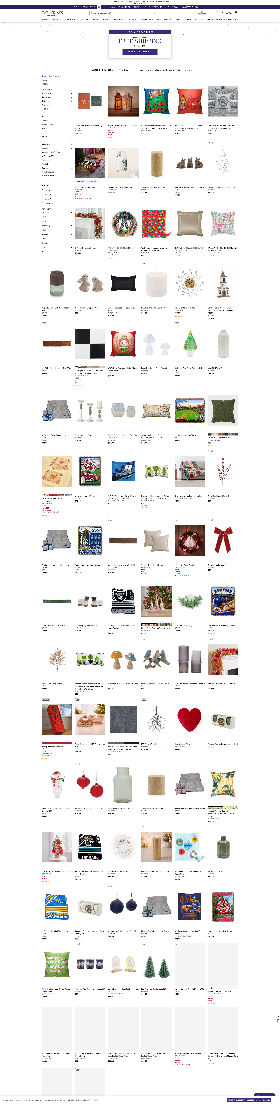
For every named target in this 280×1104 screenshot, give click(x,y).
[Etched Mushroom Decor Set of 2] (156, 343)
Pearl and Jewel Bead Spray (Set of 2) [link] (222, 188)
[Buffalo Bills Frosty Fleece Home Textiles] (57, 410)
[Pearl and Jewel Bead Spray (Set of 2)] (223, 163)
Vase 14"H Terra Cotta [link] (216, 369)
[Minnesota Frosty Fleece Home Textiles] (190, 784)
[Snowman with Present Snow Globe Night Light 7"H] (57, 784)
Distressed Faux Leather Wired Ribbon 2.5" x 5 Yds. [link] (122, 567)
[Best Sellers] (71, 93)
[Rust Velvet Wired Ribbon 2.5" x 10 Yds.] (57, 343)
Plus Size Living (47, 125)
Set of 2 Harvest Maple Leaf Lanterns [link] (122, 126)
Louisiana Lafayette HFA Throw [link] (220, 932)
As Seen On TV (47, 156)
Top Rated (47, 194)
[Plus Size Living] (71, 124)
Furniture (45, 128)
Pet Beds (45, 164)
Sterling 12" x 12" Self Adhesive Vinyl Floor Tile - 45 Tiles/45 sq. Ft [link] (89, 373)
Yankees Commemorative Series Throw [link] (87, 567)
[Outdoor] (71, 120)
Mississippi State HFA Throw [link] (86, 497)
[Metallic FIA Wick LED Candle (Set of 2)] (156, 847)
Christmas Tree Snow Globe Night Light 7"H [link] (190, 370)
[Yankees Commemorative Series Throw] (90, 540)
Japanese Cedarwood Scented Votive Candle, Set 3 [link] (89, 933)
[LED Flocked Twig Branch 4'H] (156, 719)
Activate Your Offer (140, 52)
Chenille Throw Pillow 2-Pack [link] (152, 566)
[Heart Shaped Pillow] (190, 719)
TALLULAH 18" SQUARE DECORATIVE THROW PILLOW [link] (222, 250)
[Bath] (71, 112)
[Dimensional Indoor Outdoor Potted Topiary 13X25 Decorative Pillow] (156, 471)
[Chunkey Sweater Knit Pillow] (223, 410)
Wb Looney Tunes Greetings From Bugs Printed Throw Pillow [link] (121, 1055)
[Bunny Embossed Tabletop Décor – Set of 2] (123, 964)
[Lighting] (71, 148)
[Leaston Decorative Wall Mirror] (123, 163)
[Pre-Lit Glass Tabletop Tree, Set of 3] (156, 601)
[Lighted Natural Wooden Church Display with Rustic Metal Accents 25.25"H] (223, 283)
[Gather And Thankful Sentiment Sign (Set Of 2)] (90, 101)
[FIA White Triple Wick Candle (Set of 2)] (156, 283)
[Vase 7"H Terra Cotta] (223, 847)
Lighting (45, 148)
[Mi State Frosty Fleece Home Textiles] (156, 907)
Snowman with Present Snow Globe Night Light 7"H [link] (56, 810)
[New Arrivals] (71, 97)
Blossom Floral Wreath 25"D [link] (119, 872)
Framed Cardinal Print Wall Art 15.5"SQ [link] (189, 990)
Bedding (45, 109)
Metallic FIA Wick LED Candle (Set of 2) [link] (156, 872)
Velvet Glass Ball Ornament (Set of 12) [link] (122, 932)
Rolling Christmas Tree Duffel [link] (53, 748)
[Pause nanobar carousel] (135, 3)
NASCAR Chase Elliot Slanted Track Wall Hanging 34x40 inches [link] (122, 498)
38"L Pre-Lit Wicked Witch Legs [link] (87, 188)
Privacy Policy (93, 1100)
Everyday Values (48, 176)
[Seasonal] (71, 105)
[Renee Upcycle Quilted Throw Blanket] (190, 471)
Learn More (187, 70)
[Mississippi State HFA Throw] (90, 471)
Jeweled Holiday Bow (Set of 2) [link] (220, 566)
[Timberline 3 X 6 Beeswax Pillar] (156, 163)
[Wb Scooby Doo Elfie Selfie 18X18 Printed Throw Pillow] (156, 1029)
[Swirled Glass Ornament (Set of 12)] (90, 784)
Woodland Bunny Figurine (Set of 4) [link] (88, 309)
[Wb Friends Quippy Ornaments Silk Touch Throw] (190, 847)
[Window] (71, 116)
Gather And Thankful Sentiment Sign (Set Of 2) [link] (89, 127)
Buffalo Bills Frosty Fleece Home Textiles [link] (54, 437)
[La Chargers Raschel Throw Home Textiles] (57, 907)
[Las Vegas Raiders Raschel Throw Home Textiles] (123, 601)
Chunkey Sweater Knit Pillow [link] (219, 439)
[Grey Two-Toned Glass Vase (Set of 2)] (190, 659)
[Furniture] (71, 128)
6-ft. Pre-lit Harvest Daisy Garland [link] (188, 1054)
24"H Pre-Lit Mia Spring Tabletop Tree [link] (56, 872)
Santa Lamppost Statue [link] (84, 436)
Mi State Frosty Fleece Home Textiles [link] (155, 932)
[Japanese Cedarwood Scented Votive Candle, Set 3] (90, 907)
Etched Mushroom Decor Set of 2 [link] (154, 369)
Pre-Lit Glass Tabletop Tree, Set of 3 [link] (155, 629)
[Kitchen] (71, 132)
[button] (140, 1)
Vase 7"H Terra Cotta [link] (216, 872)
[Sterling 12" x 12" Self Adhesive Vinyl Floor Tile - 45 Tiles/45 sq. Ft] (90, 343)
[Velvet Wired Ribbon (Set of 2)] (57, 601)
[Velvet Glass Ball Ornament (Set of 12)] (123, 907)
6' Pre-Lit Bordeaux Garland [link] (85, 249)
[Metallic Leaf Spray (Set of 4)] (57, 659)
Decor (44, 136)
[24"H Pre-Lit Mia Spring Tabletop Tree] (57, 847)
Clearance (46, 168)
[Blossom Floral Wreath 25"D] (123, 847)
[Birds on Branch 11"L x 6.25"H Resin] (156, 659)
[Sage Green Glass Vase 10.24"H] (123, 784)
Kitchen (44, 132)
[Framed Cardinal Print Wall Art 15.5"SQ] (190, 964)
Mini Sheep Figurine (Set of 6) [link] (86, 626)
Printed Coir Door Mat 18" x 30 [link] (219, 992)
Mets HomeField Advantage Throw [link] (221, 626)
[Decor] (71, 136)
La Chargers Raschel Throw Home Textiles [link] (55, 933)
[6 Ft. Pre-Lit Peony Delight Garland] (223, 659)
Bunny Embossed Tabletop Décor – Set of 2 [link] (123, 991)
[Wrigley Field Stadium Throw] (190, 410)
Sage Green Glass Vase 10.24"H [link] (120, 809)
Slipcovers (46, 144)
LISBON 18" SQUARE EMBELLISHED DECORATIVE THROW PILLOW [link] (221, 127)
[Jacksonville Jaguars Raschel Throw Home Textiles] (90, 847)
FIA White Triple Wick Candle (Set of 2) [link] (156, 309)
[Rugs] (71, 140)
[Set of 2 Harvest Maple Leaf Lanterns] (123, 101)
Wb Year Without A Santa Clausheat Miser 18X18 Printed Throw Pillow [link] (188, 127)
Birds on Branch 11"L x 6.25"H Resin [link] (155, 685)
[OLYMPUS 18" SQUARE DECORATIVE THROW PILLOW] (190, 223)
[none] (90, 101)
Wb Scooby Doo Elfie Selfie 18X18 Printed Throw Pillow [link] (154, 1055)
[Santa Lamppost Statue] (90, 410)
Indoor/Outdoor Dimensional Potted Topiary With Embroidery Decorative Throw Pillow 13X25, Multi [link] (89, 687)
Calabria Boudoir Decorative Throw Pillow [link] (121, 310)
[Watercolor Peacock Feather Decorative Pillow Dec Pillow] (156, 410)
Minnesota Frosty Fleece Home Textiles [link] (190, 809)
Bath (43, 113)
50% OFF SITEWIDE (122, 2)
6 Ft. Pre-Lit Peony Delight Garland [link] (221, 685)
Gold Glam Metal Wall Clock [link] (185, 309)
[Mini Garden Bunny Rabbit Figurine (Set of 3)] (190, 163)
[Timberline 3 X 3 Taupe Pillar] (156, 784)
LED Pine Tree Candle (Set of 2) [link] (153, 990)
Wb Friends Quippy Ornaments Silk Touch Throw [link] (188, 873)
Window (45, 117)
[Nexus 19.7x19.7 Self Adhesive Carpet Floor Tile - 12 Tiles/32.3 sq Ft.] (123, 719)
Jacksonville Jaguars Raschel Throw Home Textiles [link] (89, 873)
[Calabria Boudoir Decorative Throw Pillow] (123, 283)
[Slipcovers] (71, 144)
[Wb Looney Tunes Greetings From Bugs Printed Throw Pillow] (123, 1029)
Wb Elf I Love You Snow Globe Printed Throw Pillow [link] (122, 370)
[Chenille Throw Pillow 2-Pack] (156, 540)
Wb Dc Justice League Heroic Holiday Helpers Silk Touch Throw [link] (155, 250)
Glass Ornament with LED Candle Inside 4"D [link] (90, 746)
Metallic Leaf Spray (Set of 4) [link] (53, 685)
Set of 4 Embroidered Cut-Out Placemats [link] (53, 500)
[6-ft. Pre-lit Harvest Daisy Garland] (190, 1029)
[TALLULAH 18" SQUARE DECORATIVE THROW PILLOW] (223, 223)
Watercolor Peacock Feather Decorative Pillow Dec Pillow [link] (152, 437)
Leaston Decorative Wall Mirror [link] (120, 188)
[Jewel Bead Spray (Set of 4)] (223, 471)
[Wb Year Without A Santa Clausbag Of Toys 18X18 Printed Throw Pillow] (156, 101)
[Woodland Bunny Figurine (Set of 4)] (90, 283)
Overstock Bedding (49, 172)
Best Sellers (46, 93)
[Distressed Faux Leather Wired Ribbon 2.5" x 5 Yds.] (123, 540)
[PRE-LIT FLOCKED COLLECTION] (123, 223)
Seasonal (45, 105)
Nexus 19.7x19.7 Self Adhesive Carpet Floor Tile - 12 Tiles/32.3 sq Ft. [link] (122, 749)
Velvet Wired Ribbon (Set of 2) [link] (53, 626)
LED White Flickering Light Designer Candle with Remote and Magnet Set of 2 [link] (223, 1057)
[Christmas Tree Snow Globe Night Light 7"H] (190, 343)
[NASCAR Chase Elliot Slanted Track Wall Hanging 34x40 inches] (123, 471)
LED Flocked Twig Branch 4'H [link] (152, 745)
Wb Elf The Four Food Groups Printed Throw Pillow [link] (56, 991)
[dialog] (236, 6)
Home (44, 76)
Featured (47, 190)
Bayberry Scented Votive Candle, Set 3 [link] (223, 744)
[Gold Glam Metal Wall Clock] (190, 283)
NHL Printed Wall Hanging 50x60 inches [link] (187, 933)
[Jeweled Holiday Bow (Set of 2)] (223, 540)
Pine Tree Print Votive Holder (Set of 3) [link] (90, 990)
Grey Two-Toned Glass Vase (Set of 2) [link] (190, 685)
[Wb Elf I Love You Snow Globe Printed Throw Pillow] (123, 343)
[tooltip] (77, 6)
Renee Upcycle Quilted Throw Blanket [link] (189, 497)
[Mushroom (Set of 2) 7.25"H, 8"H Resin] (123, 659)
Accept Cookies (263, 1100)
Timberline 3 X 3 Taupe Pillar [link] (152, 809)
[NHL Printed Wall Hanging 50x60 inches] (190, 907)
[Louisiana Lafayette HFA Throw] (223, 907)
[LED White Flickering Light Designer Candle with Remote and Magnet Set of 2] (223, 1029)
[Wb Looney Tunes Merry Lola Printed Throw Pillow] (57, 1029)
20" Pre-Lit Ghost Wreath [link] (184, 566)
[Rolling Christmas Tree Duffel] (57, 719)
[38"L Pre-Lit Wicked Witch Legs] (90, 163)
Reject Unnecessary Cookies (241, 1100)
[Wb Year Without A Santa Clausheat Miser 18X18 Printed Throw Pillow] (190, 101)
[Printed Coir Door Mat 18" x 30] (223, 964)
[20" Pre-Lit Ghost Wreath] (190, 540)
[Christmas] (71, 101)
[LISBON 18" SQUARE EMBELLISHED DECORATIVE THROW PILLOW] (223, 101)
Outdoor (45, 121)
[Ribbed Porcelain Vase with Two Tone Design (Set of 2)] (123, 410)
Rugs (43, 140)
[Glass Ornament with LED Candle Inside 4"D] (90, 719)
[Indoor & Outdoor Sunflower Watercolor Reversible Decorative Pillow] (223, 784)
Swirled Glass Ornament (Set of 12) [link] (88, 809)
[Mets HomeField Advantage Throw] (223, 601)
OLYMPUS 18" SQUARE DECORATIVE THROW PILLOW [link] (189, 250)
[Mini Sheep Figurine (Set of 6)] (90, 601)
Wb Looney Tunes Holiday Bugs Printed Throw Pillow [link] (90, 1055)
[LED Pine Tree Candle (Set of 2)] (156, 964)
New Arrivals (46, 97)
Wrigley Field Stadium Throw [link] (185, 436)
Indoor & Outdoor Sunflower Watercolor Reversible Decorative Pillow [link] (221, 814)
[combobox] (123, 13)
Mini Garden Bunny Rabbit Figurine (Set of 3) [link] (189, 189)
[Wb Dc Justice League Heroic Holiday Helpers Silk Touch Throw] (156, 223)
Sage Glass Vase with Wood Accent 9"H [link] (55, 310)
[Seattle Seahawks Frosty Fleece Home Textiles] (57, 540)
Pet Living (45, 160)
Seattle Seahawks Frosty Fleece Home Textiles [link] (57, 567)
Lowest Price (48, 203)
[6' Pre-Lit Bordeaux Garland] (90, 223)
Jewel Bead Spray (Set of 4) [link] (218, 497)
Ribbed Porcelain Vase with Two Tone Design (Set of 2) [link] (123, 437)
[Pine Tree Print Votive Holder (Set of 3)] (90, 964)
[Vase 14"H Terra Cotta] (223, 343)
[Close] (275, 1100)
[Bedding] (71, 109)
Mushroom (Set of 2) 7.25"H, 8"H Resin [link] (123, 685)
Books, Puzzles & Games (51, 152)
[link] (223, 19)
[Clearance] (71, 168)
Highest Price (48, 199)
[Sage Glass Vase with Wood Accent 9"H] (57, 283)
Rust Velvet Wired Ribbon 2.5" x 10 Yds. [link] (57, 369)
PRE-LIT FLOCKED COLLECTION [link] (120, 249)
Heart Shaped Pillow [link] (182, 745)
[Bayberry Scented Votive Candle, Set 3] (223, 719)
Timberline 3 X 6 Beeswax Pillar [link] (153, 188)
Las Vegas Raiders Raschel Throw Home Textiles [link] (121, 627)
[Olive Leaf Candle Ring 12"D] (190, 601)
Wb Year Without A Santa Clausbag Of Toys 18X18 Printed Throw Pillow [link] (156, 127)
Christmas (45, 101)
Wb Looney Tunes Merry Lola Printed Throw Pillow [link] (56, 1055)
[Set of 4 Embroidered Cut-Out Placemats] (57, 471)
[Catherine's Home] (52, 14)
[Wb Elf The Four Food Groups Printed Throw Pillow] (57, 964)
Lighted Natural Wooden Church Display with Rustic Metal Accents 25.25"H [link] (221, 311)
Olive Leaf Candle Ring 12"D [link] (185, 626)
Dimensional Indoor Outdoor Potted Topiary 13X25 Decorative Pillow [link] (155, 498)
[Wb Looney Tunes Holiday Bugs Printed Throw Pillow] (90, 1029)
